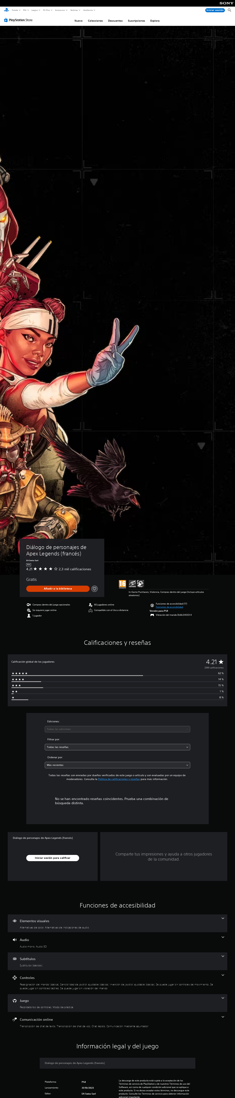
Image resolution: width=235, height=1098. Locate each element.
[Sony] (226, 5)
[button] (169, 607)
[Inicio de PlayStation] (6, 10)
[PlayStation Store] (19, 20)
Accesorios (60, 10)
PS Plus (46, 10)
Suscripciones (136, 20)
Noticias (74, 10)
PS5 (25, 10)
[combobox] (117, 729)
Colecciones (95, 20)
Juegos (34, 10)
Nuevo (79, 20)
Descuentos (115, 20)
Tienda (15, 10)
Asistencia (88, 10)
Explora (155, 20)
